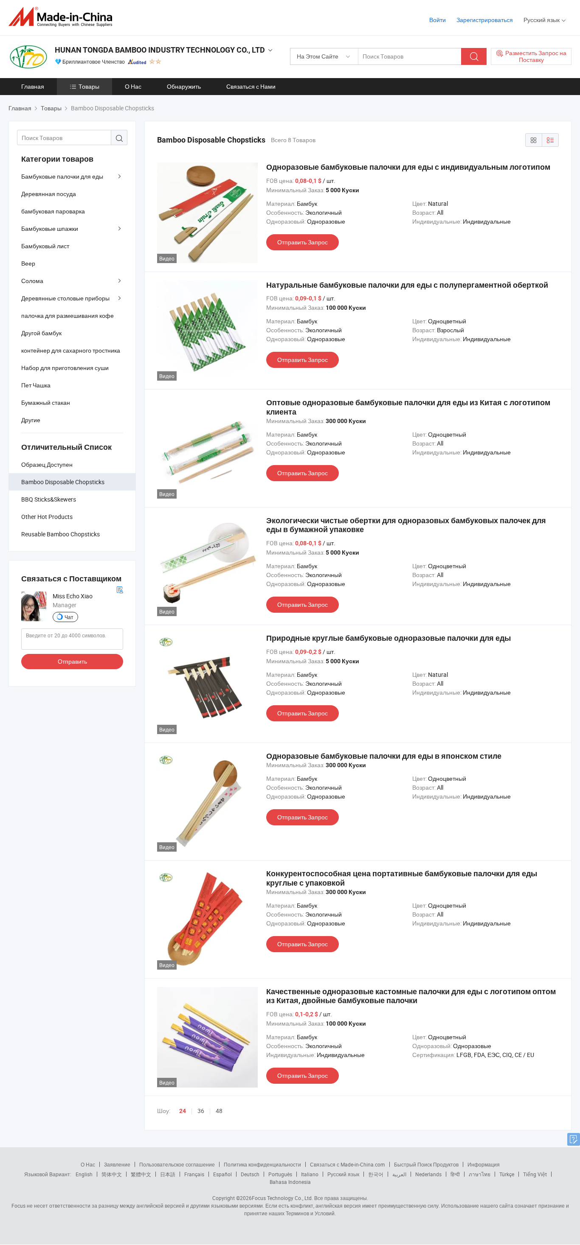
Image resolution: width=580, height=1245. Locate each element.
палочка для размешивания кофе (67, 315)
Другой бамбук (41, 333)
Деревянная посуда (48, 194)
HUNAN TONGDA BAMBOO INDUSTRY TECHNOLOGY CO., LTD (160, 49)
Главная (32, 86)
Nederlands (428, 1174)
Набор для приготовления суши (65, 368)
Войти (437, 20)
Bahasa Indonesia (290, 1181)
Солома (32, 281)
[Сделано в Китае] (63, 17)
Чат (69, 617)
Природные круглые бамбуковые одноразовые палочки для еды (388, 638)
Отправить (72, 661)
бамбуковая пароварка (53, 211)
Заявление (117, 1164)
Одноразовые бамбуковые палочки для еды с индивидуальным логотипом (408, 167)
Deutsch (250, 1174)
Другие (30, 420)
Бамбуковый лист (45, 246)
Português (280, 1174)
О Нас (133, 86)
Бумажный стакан (45, 402)
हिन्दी (455, 1174)
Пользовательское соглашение (177, 1164)
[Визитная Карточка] (119, 588)
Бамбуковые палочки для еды (62, 176)
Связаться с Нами (251, 86)
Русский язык (343, 1174)
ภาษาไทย (479, 1174)
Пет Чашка (36, 385)
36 (200, 1111)
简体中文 (111, 1174)
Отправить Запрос (302, 242)
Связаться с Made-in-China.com (347, 1164)
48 (219, 1111)
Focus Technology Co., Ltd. (282, 1198)
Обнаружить (184, 86)
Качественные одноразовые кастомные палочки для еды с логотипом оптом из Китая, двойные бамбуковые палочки (411, 996)
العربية (399, 1174)
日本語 (167, 1174)
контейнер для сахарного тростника (70, 350)
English (84, 1174)
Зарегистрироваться (484, 20)
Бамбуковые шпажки (49, 228)
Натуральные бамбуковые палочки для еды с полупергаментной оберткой (407, 284)
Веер (28, 263)
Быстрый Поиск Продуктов (426, 1164)
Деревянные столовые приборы (65, 298)
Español (222, 1174)
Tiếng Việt (535, 1174)
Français (194, 1174)
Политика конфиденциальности (262, 1164)
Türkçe (506, 1174)
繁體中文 (141, 1174)
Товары (89, 86)
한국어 (375, 1174)
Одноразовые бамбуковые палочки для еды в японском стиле (383, 755)
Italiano (309, 1174)
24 (182, 1111)
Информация (483, 1164)
